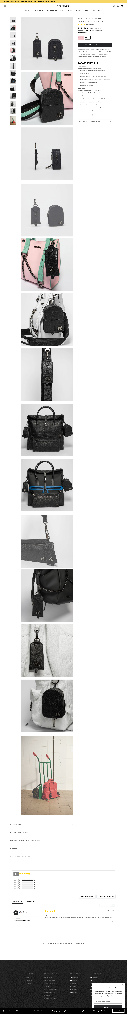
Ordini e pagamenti (49, 992)
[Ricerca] (118, 6)
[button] (110, 921)
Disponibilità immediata (22, 857)
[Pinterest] (92, 114)
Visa (94, 980)
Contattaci (47, 995)
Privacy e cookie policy (50, 989)
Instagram (75, 977)
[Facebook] (87, 114)
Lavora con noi (30, 980)
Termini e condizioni (49, 983)
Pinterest (74, 989)
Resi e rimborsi (48, 977)
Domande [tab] (28, 901)
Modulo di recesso (49, 980)
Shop (27, 10)
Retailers (28, 983)
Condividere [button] (50, 921)
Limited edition (55, 10)
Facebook (75, 980)
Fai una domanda (87, 896)
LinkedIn (74, 986)
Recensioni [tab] (16, 901)
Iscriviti (108, 1007)
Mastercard (96, 977)
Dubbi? (13, 849)
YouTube (74, 992)
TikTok (74, 983)
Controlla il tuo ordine (50, 998)
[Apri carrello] (122, 6)
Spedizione (16, 824)
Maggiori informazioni (89, 121)
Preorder (97, 10)
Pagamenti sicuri (19, 832)
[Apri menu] (5, 6)
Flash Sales (82, 10)
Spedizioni (47, 986)
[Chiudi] (123, 985)
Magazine (38, 10)
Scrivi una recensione (107, 896)
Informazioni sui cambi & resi (25, 841)
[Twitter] (90, 114)
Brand (70, 10)
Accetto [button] (118, 1011)
